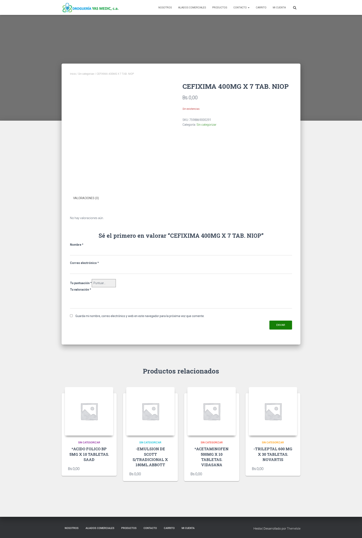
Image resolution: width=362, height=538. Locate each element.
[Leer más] (108, 468)
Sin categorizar (86, 73)
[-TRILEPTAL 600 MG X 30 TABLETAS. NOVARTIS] (273, 411)
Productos (219, 7)
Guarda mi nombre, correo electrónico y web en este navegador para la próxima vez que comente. (139, 316)
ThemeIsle (293, 528)
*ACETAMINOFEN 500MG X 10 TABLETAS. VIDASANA (212, 456)
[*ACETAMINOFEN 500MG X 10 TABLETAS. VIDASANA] (211, 411)
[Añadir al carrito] (169, 474)
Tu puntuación (81, 283)
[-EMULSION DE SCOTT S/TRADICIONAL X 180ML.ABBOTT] (150, 411)
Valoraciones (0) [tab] (86, 198)
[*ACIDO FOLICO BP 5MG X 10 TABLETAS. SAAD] (89, 411)
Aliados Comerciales (192, 7)
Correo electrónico (84, 263)
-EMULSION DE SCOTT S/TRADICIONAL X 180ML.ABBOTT (150, 456)
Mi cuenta (279, 7)
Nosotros (165, 7)
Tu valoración (80, 289)
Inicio (73, 73)
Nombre (76, 244)
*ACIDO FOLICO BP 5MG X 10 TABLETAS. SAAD (89, 454)
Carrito (261, 7)
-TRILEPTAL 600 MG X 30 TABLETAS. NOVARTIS (272, 454)
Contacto (240, 7)
